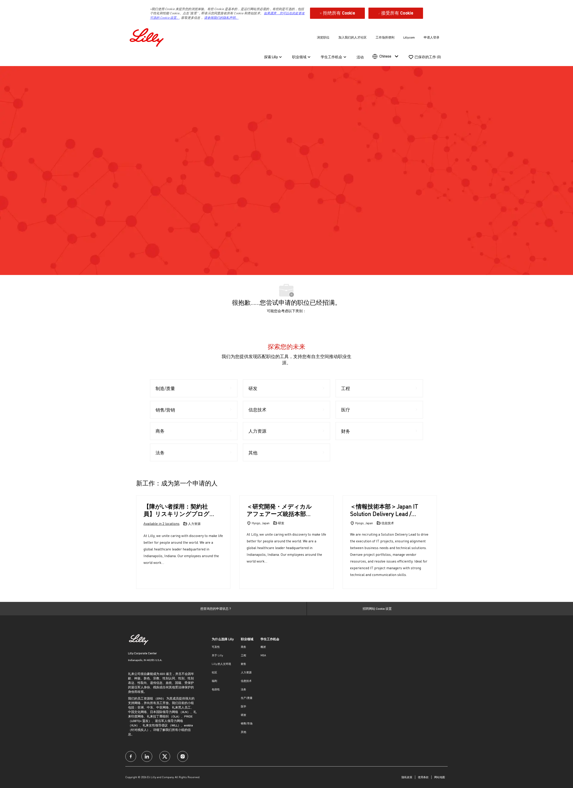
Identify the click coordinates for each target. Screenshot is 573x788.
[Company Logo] (147, 37)
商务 (243, 646)
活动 (360, 57)
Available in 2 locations (161, 524)
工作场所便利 (385, 37)
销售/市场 (246, 723)
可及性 (216, 646)
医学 (243, 706)
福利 (214, 681)
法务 (243, 689)
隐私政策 (407, 777)
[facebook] (130, 756)
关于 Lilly (217, 655)
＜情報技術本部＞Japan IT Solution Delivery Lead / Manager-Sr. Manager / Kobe (384, 510)
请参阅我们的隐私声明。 (221, 17)
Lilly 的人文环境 (221, 664)
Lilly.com (409, 37)
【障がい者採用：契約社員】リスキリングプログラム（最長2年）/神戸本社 (178, 510)
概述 (263, 646)
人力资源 (246, 672)
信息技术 (246, 681)
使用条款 (423, 777)
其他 (243, 732)
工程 (243, 655)
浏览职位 (323, 37)
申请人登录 (431, 37)
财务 (243, 664)
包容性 (216, 689)
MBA (263, 655)
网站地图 (439, 777)
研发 (243, 715)
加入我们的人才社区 (352, 37)
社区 (214, 672)
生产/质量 (246, 698)
